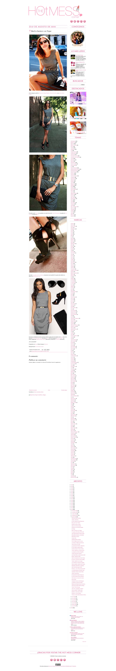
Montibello (72, 391)
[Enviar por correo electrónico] (44, 349)
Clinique (72, 266)
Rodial (72, 426)
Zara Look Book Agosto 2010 (77, 567)
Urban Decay (73, 465)
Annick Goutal (73, 226)
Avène (72, 234)
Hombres (72, 181)
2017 (72, 498)
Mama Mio (72, 374)
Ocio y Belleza (73, 637)
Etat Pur (72, 298)
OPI (71, 405)
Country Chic (74, 538)
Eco (71, 166)
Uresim (72, 466)
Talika (72, 457)
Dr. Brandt (72, 279)
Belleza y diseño (74, 145)
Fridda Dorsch (73, 313)
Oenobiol (72, 406)
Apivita (72, 227)
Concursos (72, 154)
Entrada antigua (64, 390)
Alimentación (73, 141)
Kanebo (72, 342)
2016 (72, 500)
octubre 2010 (74, 513)
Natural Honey (73, 398)
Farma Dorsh (73, 303)
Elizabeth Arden (73, 291)
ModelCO (72, 390)
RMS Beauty (73, 415)
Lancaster (72, 358)
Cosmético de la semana (75, 157)
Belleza (72, 143)
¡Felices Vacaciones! (75, 573)
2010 (72, 509)
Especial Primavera (74, 170)
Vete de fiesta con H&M (76, 544)
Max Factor (73, 385)
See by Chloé (73, 435)
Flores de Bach (73, 307)
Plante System (73, 414)
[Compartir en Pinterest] (48, 349)
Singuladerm (73, 442)
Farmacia (72, 174)
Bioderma (72, 239)
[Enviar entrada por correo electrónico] (42, 349)
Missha (72, 389)
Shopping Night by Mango (76, 539)
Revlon (72, 421)
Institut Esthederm (74, 335)
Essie (72, 295)
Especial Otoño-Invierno (36, 351)
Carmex (72, 255)
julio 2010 (73, 596)
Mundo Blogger (73, 189)
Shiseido (72, 441)
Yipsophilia (73, 475)
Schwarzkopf (73, 433)
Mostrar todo (84, 641)
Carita (72, 254)
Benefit (72, 238)
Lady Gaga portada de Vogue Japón (78, 533)
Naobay (72, 394)
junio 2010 (74, 598)
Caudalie (72, 259)
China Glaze (73, 262)
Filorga (72, 306)
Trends (47, 351)
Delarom (72, 274)
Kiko (71, 350)
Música (72, 190)
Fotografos (72, 177)
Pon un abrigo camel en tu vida (77, 541)
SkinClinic (72, 449)
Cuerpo (72, 158)
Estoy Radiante (74, 620)
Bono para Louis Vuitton (76, 522)
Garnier (72, 317)
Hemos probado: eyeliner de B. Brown (78, 564)
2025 (72, 486)
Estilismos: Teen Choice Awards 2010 (78, 568)
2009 (72, 607)
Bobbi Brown (73, 243)
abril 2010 (73, 601)
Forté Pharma (73, 310)
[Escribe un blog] (45, 349)
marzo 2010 (74, 602)
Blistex (72, 242)
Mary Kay (72, 378)
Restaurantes (73, 198)
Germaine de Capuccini (75, 318)
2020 (72, 494)
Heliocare (72, 327)
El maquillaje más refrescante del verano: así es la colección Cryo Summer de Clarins (78, 628)
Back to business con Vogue (77, 530)
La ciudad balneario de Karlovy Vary (78, 570)
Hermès (72, 330)
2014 (72, 503)
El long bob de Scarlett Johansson (78, 574)
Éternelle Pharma (74, 477)
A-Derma (72, 223)
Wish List (72, 214)
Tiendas (72, 210)
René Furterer (73, 419)
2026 (72, 484)
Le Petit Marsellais (74, 362)
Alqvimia (72, 224)
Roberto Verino (73, 423)
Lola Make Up (73, 366)
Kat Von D (72, 343)
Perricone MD (73, 410)
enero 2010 (74, 605)
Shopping (72, 203)
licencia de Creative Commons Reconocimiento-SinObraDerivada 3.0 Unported (62, 666)
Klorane (72, 351)
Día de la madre (73, 163)
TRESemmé (73, 455)
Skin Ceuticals (73, 447)
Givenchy (72, 322)
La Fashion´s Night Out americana (78, 542)
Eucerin (72, 299)
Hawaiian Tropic (73, 326)
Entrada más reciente (33, 390)
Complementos (73, 153)
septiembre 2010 (75, 515)
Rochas (72, 425)
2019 (72, 495)
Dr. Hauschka (73, 282)
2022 (72, 491)
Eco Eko (72, 287)
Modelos (72, 187)
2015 (72, 501)
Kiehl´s (72, 349)
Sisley (72, 443)
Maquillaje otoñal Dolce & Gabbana (78, 565)
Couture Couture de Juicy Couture (78, 548)
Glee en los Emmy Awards (76, 525)
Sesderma (72, 439)
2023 (72, 489)
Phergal (72, 411)
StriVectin (72, 453)
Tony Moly (72, 461)
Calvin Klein (73, 252)
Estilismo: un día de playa (76, 593)
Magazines (42, 351)
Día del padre (73, 165)
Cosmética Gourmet (74, 155)
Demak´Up (72, 275)
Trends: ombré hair (75, 519)
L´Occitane (73, 369)
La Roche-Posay (74, 355)
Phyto (72, 413)
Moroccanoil (73, 393)
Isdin (71, 338)
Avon (72, 232)
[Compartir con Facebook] (47, 349)
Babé (72, 235)
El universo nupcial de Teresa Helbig (78, 559)
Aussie (72, 231)
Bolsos (72, 146)
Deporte (72, 161)
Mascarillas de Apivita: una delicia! (78, 535)
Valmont (72, 469)
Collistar (72, 267)
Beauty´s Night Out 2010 (76, 556)
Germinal (72, 319)
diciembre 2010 (74, 510)
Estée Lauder (73, 297)
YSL (71, 474)
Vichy (72, 470)
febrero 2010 (74, 604)
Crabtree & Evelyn (74, 270)
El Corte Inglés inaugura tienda (77, 547)
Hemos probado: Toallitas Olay (77, 590)
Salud (72, 201)
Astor (72, 230)
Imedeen (72, 333)
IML (71, 331)
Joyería (72, 182)
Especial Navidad (74, 167)
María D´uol (73, 379)
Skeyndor (72, 446)
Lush (71, 367)
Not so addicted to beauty (76, 626)
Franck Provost (73, 311)
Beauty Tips (73, 142)
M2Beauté (72, 371)
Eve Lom (72, 301)
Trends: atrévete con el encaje (77, 561)
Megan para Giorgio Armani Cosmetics (78, 584)
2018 (72, 497)
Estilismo (72, 173)
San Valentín (73, 202)
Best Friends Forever (79, 55)
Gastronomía (73, 178)
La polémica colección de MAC (77, 582)
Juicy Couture (73, 341)
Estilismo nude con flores (76, 524)
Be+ (71, 236)
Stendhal (72, 451)
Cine (71, 150)
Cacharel (72, 251)
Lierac (72, 365)
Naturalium (72, 399)
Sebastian (72, 434)
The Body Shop (73, 458)
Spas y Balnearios (74, 206)
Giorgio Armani (73, 321)
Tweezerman (73, 463)
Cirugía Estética (73, 151)
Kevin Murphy (73, 346)
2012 (72, 506)
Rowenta (72, 429)
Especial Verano (73, 171)
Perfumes (72, 194)
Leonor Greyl (73, 363)
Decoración (73, 159)
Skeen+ (72, 445)
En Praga (73, 528)
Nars (71, 397)
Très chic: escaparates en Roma (77, 588)
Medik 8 (72, 387)
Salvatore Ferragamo (74, 431)
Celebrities (72, 149)
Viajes (72, 213)
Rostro (72, 199)
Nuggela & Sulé (73, 402)
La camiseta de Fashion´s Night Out (78, 545)
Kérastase (72, 354)
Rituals (72, 422)
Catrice (72, 258)
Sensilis (72, 438)
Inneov (72, 334)
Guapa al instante (74, 632)
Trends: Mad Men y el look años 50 (78, 550)
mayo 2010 (74, 599)
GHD (71, 315)
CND (71, 250)
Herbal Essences (74, 329)
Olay (71, 407)
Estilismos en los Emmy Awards (77, 527)
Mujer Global (73, 615)
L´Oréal (72, 370)
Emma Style (74, 579)
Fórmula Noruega (74, 314)
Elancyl (72, 290)
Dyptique (72, 286)
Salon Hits (72, 430)
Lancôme (72, 359)
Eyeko (72, 302)
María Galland (73, 381)
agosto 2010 (74, 516)
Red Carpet (73, 197)
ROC (71, 417)
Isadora (72, 337)
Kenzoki (72, 345)
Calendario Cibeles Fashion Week (77, 571)
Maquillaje (72, 185)
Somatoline (73, 450)
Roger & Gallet (73, 427)
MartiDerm (72, 377)
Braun (72, 247)
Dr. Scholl (72, 283)
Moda (45, 351)
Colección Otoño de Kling (76, 518)
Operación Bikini (73, 193)
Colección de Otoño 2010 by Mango (78, 585)
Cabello (72, 147)
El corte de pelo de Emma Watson (78, 576)
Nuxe (72, 403)
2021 (72, 492)
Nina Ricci (72, 401)
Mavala (72, 383)
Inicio (49, 390)
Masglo (72, 382)
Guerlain (72, 323)
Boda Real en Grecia (75, 536)
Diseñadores (73, 162)
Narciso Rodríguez (74, 395)
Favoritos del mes (74, 175)
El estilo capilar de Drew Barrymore (78, 521)
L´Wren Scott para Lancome (77, 553)
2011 (72, 507)
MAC (71, 373)
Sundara (72, 454)
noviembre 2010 (75, 512)
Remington (72, 418)
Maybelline (72, 386)
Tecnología (73, 209)
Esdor (72, 294)
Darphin (72, 271)
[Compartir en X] (46, 349)
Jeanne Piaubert (73, 339)
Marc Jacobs (73, 375)
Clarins (72, 263)
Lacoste (72, 357)
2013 (72, 504)
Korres (72, 353)
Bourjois (72, 246)
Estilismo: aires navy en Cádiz (77, 591)
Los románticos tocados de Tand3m (78, 562)
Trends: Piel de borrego (76, 587)
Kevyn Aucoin (73, 347)
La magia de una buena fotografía (77, 551)
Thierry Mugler (73, 459)
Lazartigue (72, 361)
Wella (72, 473)
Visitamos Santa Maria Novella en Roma (79, 594)
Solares (72, 205)
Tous (71, 462)
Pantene (72, 409)
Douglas (72, 278)
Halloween (72, 179)
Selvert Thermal (73, 437)
